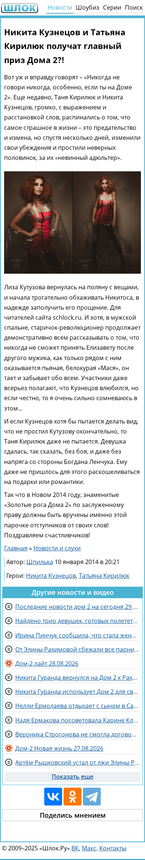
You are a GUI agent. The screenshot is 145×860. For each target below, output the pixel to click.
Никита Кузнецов (51, 575)
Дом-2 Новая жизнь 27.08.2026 (59, 748)
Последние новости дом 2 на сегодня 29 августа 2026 (77, 607)
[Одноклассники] (72, 796)
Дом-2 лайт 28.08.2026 (46, 663)
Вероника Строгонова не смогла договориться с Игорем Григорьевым (77, 734)
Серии (112, 7)
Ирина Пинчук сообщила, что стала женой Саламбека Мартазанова (77, 635)
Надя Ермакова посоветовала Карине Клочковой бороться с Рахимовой (77, 720)
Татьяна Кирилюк (104, 575)
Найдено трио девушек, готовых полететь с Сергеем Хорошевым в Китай (77, 621)
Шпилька (39, 562)
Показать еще (72, 776)
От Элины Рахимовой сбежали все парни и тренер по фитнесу (77, 649)
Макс (89, 848)
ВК (75, 848)
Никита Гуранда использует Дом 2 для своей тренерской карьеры (77, 692)
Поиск (134, 7)
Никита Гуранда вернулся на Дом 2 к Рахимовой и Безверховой (77, 677)
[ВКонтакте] (53, 796)
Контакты (112, 848)
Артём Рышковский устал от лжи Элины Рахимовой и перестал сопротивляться (77, 762)
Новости (60, 7)
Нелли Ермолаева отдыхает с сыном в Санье (77, 706)
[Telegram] (92, 796)
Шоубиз (87, 7)
